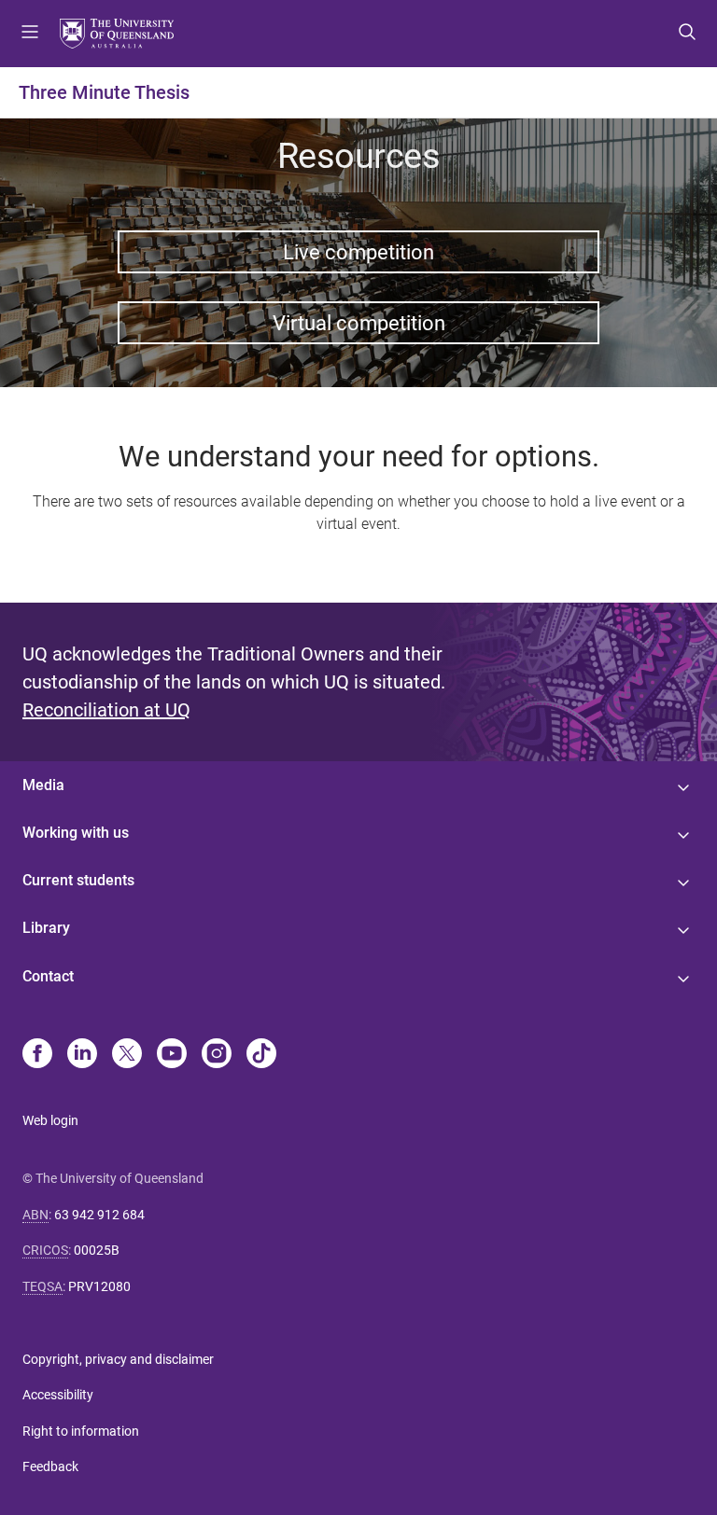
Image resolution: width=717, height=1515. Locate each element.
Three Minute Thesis (104, 92)
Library (46, 928)
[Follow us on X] (127, 1055)
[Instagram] (217, 1055)
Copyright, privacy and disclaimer (118, 1359)
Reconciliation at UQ (106, 710)
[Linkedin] (82, 1055)
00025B (97, 1250)
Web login (50, 1120)
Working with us (75, 832)
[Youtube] (172, 1055)
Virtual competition (359, 323)
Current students (78, 880)
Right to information (80, 1431)
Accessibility (57, 1394)
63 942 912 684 (99, 1214)
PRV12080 (99, 1286)
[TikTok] (261, 1055)
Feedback (50, 1466)
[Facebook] (37, 1055)
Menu (30, 33)
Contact (48, 976)
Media (43, 785)
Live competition (358, 252)
